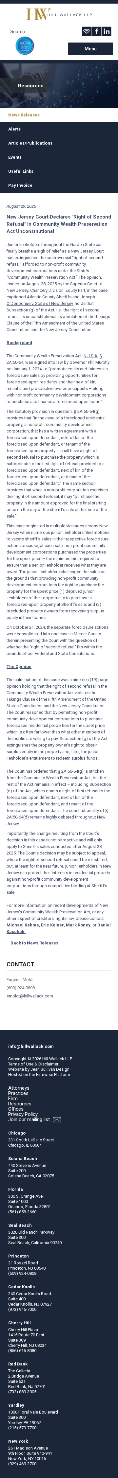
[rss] (87, 31)
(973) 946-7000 (22, 1309)
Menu (91, 48)
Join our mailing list (29, 1119)
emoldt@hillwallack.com (30, 996)
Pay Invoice (20, 185)
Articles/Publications (30, 143)
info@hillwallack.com (31, 1046)
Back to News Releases (34, 943)
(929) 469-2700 (22, 1463)
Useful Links (20, 171)
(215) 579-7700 (22, 1427)
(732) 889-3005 (22, 1391)
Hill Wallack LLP (57, 1058)
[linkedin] (106, 31)
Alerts (14, 129)
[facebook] (97, 31)
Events (15, 157)
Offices (16, 1109)
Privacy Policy (23, 1114)
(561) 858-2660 (22, 1211)
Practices (18, 1093)
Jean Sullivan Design (49, 1069)
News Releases (24, 115)
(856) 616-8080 (22, 1350)
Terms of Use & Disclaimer (33, 1064)
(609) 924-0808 (22, 1273)
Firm (13, 1098)
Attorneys (19, 1088)
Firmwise (44, 1074)
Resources (19, 1103)
